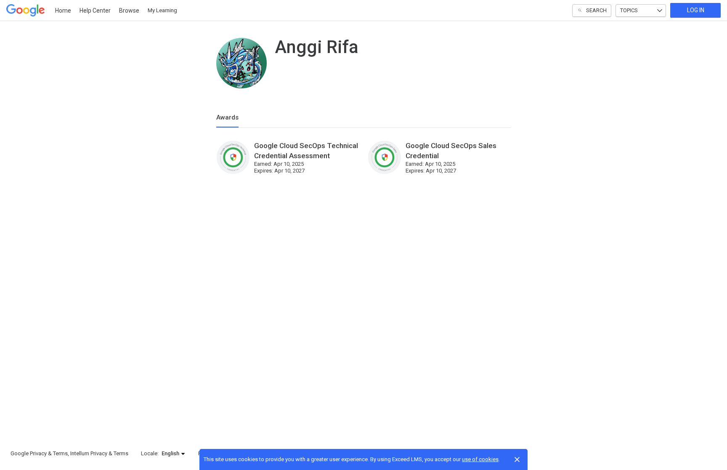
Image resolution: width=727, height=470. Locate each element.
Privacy (38, 453)
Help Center (95, 10)
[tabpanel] (363, 162)
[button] (173, 453)
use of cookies (480, 459)
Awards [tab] (227, 117)
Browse (129, 10)
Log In (695, 10)
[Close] (517, 459)
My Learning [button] (162, 10)
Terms (60, 453)
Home (63, 10)
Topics (629, 10)
